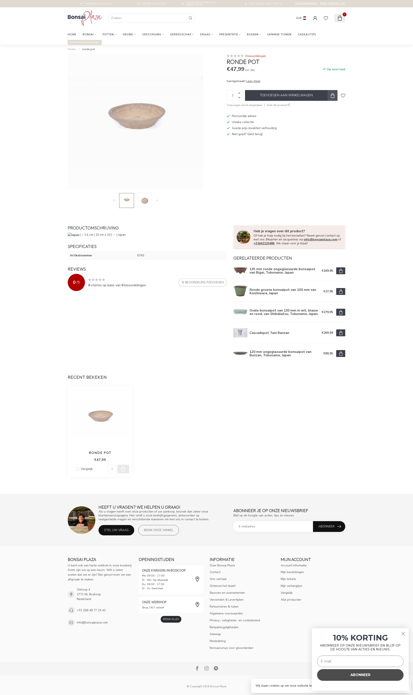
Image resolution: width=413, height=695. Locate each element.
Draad (205, 34)
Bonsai (88, 34)
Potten (108, 34)
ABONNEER (360, 675)
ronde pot (88, 49)
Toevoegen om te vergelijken (244, 105)
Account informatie (294, 565)
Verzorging (151, 34)
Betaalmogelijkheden (224, 627)
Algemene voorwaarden (226, 613)
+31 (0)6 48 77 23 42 (91, 610)
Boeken (253, 34)
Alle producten (291, 600)
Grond (128, 34)
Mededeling (218, 641)
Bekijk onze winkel (158, 530)
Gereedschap (180, 34)
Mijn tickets (288, 579)
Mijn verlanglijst (291, 586)
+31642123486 (264, 243)
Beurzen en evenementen (227, 593)
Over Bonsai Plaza (222, 565)
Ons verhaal (218, 579)
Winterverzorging (84, 42)
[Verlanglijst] (326, 18)
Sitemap (215, 634)
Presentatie (228, 34)
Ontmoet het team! (223, 586)
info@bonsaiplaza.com (320, 239)
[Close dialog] (403, 633)
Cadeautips (307, 34)
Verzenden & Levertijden (226, 600)
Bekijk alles (171, 619)
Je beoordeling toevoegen (203, 282)
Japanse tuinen (279, 34)
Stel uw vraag (116, 530)
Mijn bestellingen (292, 572)
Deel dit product (277, 105)
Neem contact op (332, 3)
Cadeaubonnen (306, 3)
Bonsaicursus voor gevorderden (231, 648)
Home (72, 34)
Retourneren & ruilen (224, 607)
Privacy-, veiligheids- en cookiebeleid (235, 620)
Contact (215, 572)
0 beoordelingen (255, 56)
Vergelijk (87, 469)
